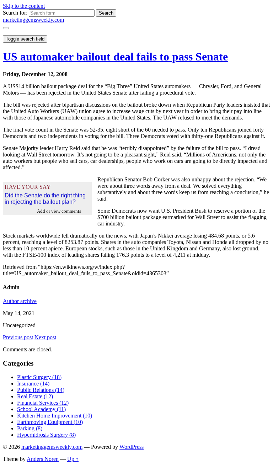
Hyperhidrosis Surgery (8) (46, 435)
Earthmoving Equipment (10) (50, 422)
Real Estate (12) (35, 396)
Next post (45, 337)
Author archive (20, 301)
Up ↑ (73, 459)
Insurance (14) (33, 384)
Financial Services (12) (43, 403)
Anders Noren (43, 459)
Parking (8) (29, 428)
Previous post (18, 337)
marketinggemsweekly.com (33, 20)
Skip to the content (24, 6)
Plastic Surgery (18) (39, 377)
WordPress (131, 447)
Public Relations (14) (40, 390)
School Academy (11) (41, 409)
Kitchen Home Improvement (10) (54, 416)
